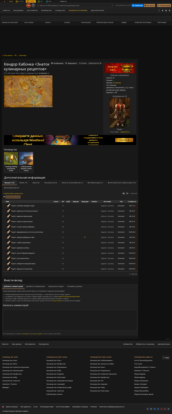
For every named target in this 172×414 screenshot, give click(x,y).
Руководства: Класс (9, 360)
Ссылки (84, 63)
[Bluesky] (154, 408)
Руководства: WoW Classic (101, 357)
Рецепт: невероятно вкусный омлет (23, 264)
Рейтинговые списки (54, 394)
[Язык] (169, 10)
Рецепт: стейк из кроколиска (21, 242)
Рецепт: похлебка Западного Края (22, 206)
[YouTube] (161, 408)
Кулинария (121, 206)
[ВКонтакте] (168, 408)
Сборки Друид (139, 377)
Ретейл (21, 1)
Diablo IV (65, 1)
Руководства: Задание (55, 374)
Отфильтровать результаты (13, 193)
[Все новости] (4, 1)
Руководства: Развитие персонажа (15, 367)
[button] (40, 87)
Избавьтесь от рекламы (78, 10)
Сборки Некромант (141, 381)
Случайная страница (80, 407)
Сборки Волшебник (141, 391)
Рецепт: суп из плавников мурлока (23, 253)
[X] (151, 408)
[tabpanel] (70, 233)
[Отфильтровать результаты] (127, 193)
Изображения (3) (120, 96)
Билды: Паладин (140, 384)
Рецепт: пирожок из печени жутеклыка (24, 211)
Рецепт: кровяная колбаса (20, 248)
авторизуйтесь (26, 333)
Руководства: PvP (96, 381)
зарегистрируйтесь (38, 333)
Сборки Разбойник (141, 387)
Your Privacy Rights (63, 407)
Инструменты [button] (32, 10)
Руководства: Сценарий (55, 384)
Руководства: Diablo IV (143, 357)
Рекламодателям (46, 407)
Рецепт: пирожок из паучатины (21, 269)
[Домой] (13, 5)
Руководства (46, 10)
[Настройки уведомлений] (162, 10)
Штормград (117, 83)
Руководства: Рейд (9, 377)
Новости (6, 10)
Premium (93, 407)
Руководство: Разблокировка (101, 360)
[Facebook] (158, 408)
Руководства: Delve (9, 364)
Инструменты (30, 344)
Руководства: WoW (10, 357)
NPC (15, 55)
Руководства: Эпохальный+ (12, 370)
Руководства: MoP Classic (56, 357)
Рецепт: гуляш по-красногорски (22, 221)
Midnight (5, 387)
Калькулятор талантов (11, 381)
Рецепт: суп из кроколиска (20, 258)
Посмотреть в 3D (95, 63)
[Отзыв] (166, 10)
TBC (41, 1)
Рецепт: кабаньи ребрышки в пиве (22, 237)
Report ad (168, 339)
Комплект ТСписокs (141, 370)
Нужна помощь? (12, 407)
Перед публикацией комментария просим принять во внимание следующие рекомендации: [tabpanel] (42, 312)
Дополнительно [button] (97, 10)
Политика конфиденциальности (111, 407)
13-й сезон (138, 364)
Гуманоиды (22, 55)
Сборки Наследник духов (143, 394)
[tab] (9, 182)
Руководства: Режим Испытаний (58, 387)
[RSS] (165, 408)
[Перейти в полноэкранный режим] (159, 10)
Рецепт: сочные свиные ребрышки (22, 227)
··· (55, 1)
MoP (50, 1)
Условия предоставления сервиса (15, 411)
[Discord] (147, 408)
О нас (36, 407)
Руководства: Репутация (55, 377)
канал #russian (57, 301)
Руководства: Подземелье (56, 367)
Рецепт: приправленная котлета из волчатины (27, 232)
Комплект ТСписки (9, 384)
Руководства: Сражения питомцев (59, 381)
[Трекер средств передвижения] (70, 140)
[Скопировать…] (123, 193)
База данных (18, 10)
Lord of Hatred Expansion (143, 360)
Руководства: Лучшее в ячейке (102, 364)
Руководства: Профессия (12, 374)
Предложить (125, 132)
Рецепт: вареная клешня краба (21, 216)
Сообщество (60, 10)
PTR (33, 5)
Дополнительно (164, 344)
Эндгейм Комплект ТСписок (144, 367)
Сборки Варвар (139, 374)
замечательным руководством (68, 296)
